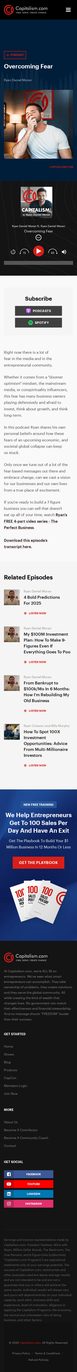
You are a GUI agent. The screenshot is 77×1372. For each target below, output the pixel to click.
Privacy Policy (21, 1353)
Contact (10, 1145)
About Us (11, 1122)
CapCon (10, 1078)
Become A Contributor (21, 1130)
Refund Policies (38, 1359)
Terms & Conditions (47, 1353)
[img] (38, 237)
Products (10, 1070)
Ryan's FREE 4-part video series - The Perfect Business (35, 521)
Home (8, 1046)
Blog (7, 1062)
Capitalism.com (61, 167)
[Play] (39, 251)
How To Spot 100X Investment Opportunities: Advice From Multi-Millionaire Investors (46, 743)
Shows (9, 1054)
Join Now (11, 1093)
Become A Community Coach (26, 1138)
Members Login (15, 1085)
